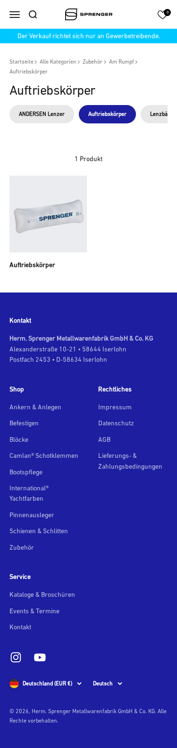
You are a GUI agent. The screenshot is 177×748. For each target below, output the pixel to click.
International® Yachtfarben (29, 493)
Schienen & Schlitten (38, 531)
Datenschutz (116, 423)
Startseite (21, 61)
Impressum (115, 407)
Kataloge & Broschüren (42, 594)
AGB (104, 439)
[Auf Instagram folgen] (15, 657)
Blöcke (18, 439)
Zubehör (92, 61)
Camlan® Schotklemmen (43, 455)
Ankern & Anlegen (35, 407)
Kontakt (20, 627)
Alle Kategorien (58, 61)
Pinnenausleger (31, 515)
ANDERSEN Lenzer (42, 114)
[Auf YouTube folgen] (40, 657)
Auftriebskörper (28, 71)
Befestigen (24, 423)
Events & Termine (34, 611)
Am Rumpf (121, 61)
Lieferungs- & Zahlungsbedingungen (130, 461)
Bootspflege (25, 472)
